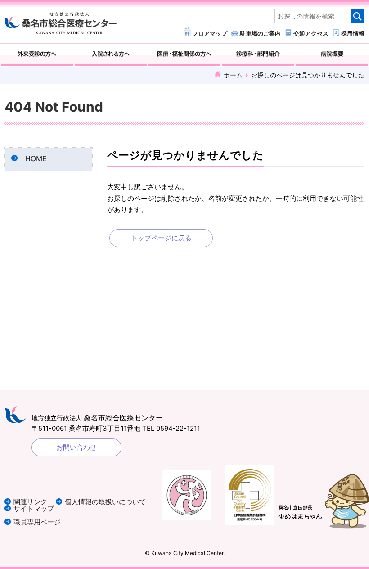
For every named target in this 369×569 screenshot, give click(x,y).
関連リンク (30, 501)
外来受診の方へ (37, 55)
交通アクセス (310, 33)
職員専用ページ (37, 522)
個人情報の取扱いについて (105, 501)
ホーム (233, 75)
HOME (36, 158)
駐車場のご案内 (260, 33)
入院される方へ (111, 55)
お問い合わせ (76, 447)
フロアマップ (209, 33)
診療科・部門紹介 (258, 55)
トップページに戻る (161, 238)
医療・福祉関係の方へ (184, 55)
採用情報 (352, 33)
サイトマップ (34, 508)
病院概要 (332, 55)
